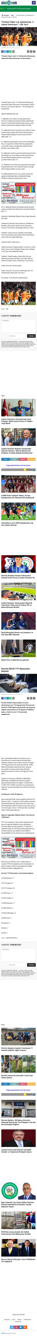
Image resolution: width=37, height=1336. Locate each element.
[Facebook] (2, 51)
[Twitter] (5, 51)
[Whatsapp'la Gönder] (10, 51)
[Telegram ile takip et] (20, 1327)
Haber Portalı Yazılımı (10, 1333)
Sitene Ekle (18, 1321)
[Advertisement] (18, 80)
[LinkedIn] (8, 51)
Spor (12, 15)
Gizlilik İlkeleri (27, 1319)
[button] (28, 51)
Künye (13, 1319)
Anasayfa (6, 15)
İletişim (19, 1319)
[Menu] (33, 2)
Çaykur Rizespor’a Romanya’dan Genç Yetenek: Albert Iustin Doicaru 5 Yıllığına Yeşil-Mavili (21, 9)
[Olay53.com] (9, 2)
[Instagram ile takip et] (16, 1327)
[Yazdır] (13, 51)
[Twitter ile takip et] (12, 1327)
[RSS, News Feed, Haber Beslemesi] (25, 1327)
